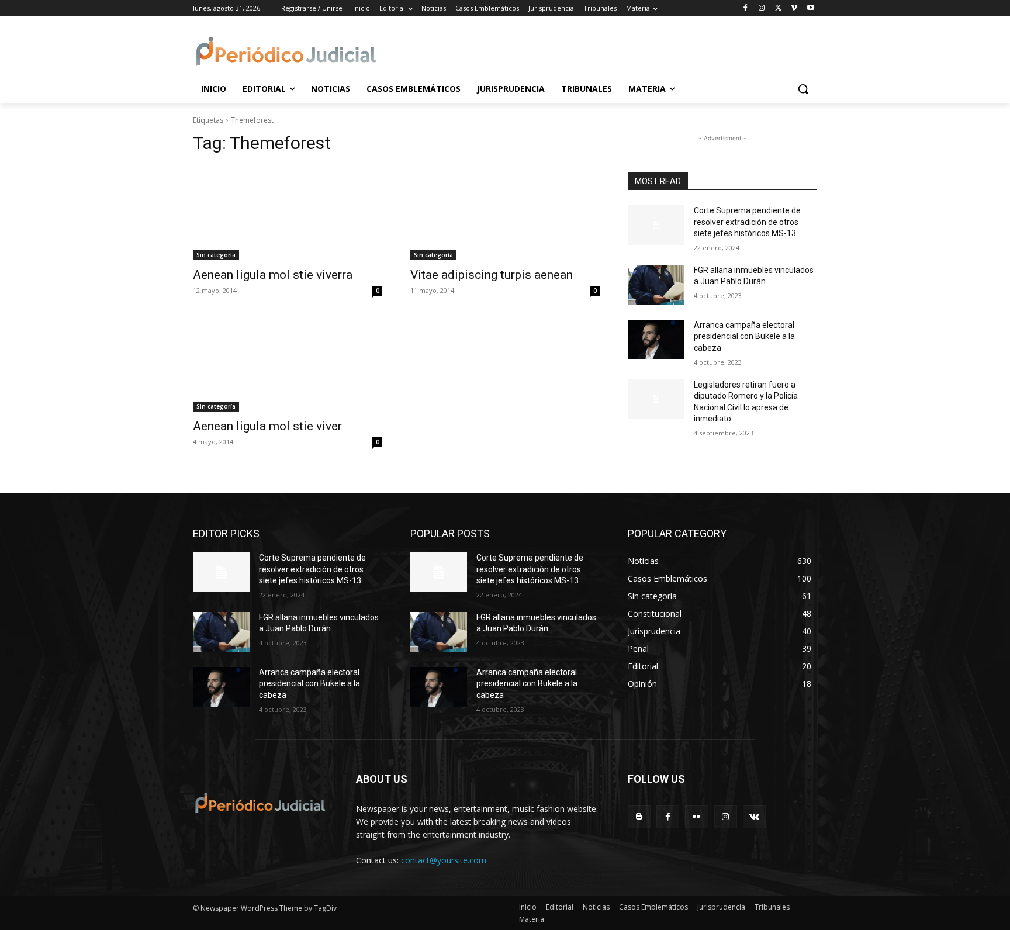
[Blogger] (639, 816)
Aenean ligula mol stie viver (267, 426)
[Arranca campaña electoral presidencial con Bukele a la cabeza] (656, 339)
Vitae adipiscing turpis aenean (491, 275)
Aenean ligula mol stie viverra (272, 275)
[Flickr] (696, 816)
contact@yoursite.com (443, 860)
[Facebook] (745, 8)
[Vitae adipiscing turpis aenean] (505, 212)
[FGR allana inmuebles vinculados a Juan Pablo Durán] (656, 285)
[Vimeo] (794, 8)
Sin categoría (216, 255)
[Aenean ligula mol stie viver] (287, 364)
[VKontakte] (754, 816)
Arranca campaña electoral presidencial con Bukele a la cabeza (744, 336)
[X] (778, 8)
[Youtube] (810, 8)
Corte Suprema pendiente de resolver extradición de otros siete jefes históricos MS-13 (747, 222)
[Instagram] (762, 8)
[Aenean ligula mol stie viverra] (287, 212)
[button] (803, 89)
